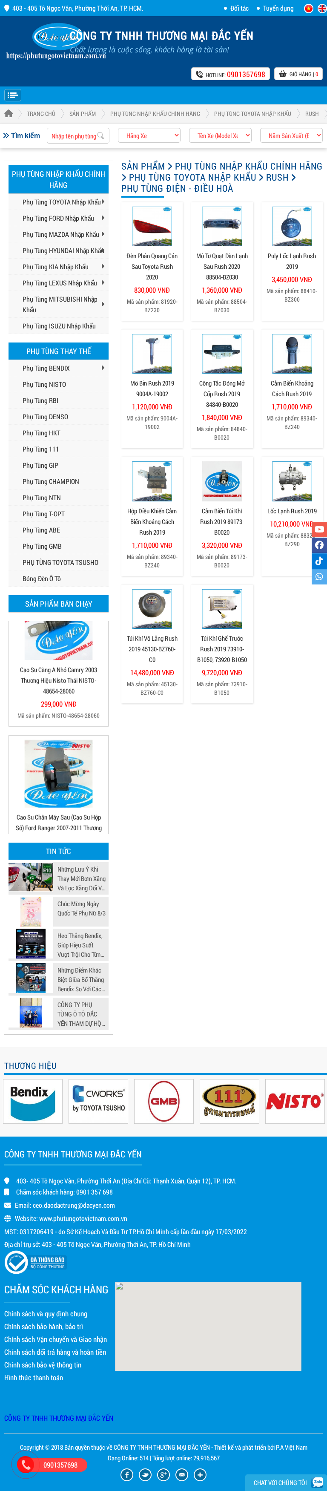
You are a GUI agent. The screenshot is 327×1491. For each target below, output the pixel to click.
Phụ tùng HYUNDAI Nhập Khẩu (63, 250)
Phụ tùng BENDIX (46, 367)
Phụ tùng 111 (41, 448)
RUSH (312, 113)
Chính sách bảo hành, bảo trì (43, 1326)
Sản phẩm (82, 113)
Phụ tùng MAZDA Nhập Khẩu (61, 234)
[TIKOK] (319, 561)
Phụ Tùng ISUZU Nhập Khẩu (59, 325)
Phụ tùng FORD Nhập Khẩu (58, 217)
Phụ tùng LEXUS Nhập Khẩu (60, 282)
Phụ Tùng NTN (42, 497)
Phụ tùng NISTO (44, 384)
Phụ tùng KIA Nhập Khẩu (56, 266)
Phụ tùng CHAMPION (51, 481)
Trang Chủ (41, 113)
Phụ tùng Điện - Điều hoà (177, 188)
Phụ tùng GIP (40, 465)
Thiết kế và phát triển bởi (244, 1447)
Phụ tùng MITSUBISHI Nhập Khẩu (60, 304)
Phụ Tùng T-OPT (44, 513)
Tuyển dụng (278, 7)
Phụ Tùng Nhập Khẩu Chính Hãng (155, 113)
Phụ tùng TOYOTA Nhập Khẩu (252, 113)
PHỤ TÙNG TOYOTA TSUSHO (60, 562)
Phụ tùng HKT (41, 432)
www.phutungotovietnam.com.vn (83, 1218)
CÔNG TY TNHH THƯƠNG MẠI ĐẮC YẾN (58, 1418)
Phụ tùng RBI (40, 400)
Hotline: (235, 74)
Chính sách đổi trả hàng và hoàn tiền (55, 1352)
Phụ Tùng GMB (42, 545)
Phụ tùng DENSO (45, 416)
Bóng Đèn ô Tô (42, 578)
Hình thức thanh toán (33, 1377)
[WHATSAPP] (319, 576)
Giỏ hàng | (304, 74)
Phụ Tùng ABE (41, 529)
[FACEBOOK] (319, 545)
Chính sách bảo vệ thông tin (42, 1365)
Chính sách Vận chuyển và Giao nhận (55, 1339)
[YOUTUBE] (319, 529)
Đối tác (239, 7)
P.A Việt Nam (291, 1447)
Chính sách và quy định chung (45, 1313)
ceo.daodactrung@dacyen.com (74, 1204)
